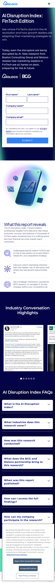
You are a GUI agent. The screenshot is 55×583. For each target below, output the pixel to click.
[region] (28, 552)
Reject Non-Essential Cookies (27, 561)
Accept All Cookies (28, 568)
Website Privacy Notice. (17, 555)
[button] (49, 4)
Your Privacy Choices (27, 576)
